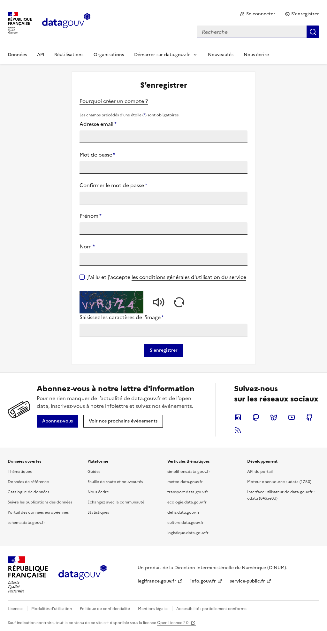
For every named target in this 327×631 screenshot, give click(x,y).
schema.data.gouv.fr (26, 522)
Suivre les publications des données (40, 502)
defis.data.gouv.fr (183, 512)
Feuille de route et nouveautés (115, 482)
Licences (15, 609)
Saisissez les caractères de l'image (122, 317)
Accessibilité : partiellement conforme (211, 609)
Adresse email (98, 124)
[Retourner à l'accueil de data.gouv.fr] (66, 22)
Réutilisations (68, 54)
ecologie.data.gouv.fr (187, 502)
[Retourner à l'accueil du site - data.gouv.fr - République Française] (82, 574)
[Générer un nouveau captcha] (179, 302)
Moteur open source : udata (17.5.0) (279, 482)
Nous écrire (256, 54)
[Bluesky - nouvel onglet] (273, 417)
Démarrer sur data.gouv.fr (162, 54)
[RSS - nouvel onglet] (238, 430)
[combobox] (258, 32)
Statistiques (98, 512)
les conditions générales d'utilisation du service (189, 277)
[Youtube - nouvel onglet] (291, 417)
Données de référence (28, 482)
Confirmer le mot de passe (113, 185)
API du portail (260, 471)
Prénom (91, 216)
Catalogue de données (28, 492)
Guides (93, 471)
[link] (257, 14)
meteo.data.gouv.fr (185, 482)
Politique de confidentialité (105, 609)
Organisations (109, 54)
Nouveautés (220, 54)
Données (17, 54)
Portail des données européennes (38, 512)
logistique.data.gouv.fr (188, 533)
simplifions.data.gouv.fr (188, 471)
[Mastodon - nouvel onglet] (255, 417)
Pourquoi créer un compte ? (114, 101)
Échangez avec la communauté (115, 502)
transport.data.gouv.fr (187, 492)
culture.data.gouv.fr (185, 522)
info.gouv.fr (203, 581)
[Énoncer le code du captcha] (158, 302)
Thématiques (20, 471)
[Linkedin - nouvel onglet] (238, 417)
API (40, 54)
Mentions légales (153, 609)
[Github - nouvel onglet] (309, 417)
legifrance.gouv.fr (157, 581)
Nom (87, 246)
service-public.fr (247, 581)
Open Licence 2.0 (173, 623)
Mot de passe (97, 154)
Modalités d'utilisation (51, 609)
